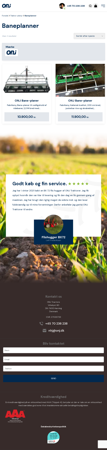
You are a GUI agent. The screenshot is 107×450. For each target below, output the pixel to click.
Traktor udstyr (16, 15)
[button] (42, 265)
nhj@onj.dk (56, 331)
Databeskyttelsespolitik (53, 426)
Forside (5, 15)
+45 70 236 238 (76, 5)
